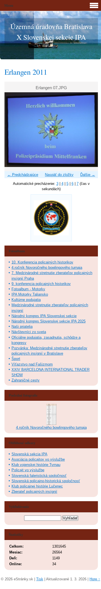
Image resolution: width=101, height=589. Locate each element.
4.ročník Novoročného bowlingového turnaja (47, 267)
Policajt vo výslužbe (28, 470)
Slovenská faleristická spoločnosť (39, 475)
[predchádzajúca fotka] (13, 129)
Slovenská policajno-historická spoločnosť (46, 481)
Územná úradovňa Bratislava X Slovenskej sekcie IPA (51, 32)
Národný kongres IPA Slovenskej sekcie (44, 316)
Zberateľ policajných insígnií (34, 491)
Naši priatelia (22, 326)
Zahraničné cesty (26, 380)
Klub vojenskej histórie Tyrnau (36, 465)
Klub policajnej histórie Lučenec (37, 486)
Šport (16, 359)
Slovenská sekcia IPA (29, 454)
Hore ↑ (94, 579)
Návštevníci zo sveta (29, 332)
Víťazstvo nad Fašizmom (32, 364)
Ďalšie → (87, 175)
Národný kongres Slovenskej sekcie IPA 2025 (49, 321)
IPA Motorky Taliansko (30, 294)
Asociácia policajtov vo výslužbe (38, 459)
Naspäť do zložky (59, 175)
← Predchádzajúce (22, 175)
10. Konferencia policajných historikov (42, 262)
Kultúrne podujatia (26, 300)
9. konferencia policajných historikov (41, 284)
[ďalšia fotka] (88, 129)
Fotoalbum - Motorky (28, 289)
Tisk (39, 579)
